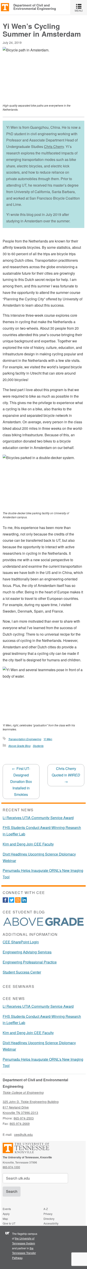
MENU (81, 7)
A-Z (46, 1209)
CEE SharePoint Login (21, 941)
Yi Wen (48, 739)
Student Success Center (22, 972)
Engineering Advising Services (27, 952)
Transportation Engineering (24, 739)
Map (5, 1219)
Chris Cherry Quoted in (66, 775)
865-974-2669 (20, 1123)
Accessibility (51, 1223)
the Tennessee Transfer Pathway (24, 1253)
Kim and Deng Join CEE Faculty (28, 844)
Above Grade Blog (19, 746)
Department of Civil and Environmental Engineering (34, 7)
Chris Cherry (54, 146)
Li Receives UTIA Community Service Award (38, 817)
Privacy (48, 1214)
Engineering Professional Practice (30, 962)
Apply (6, 1214)
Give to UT (9, 1223)
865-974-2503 (24, 1118)
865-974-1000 (11, 1167)
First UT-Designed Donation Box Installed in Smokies (21, 781)
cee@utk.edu (23, 1134)
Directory (49, 1219)
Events (7, 1209)
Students (38, 746)
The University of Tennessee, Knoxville (5, 7)
